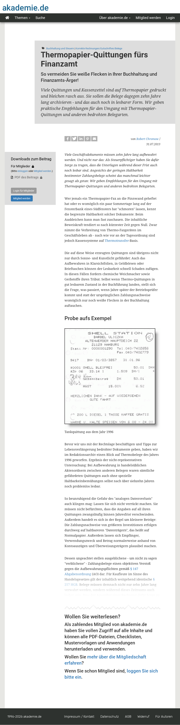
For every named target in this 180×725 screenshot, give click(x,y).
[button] (68, 138)
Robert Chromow (147, 139)
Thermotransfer (117, 240)
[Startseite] (32, 7)
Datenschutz (109, 717)
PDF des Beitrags (26, 177)
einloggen (22, 171)
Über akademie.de (114, 18)
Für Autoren (164, 717)
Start (7, 17)
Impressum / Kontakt (79, 717)
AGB (128, 717)
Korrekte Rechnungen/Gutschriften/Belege (99, 48)
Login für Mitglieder (23, 190)
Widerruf (143, 717)
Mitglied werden (148, 18)
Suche (40, 18)
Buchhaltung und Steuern (60, 48)
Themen (21, 18)
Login (170, 18)
